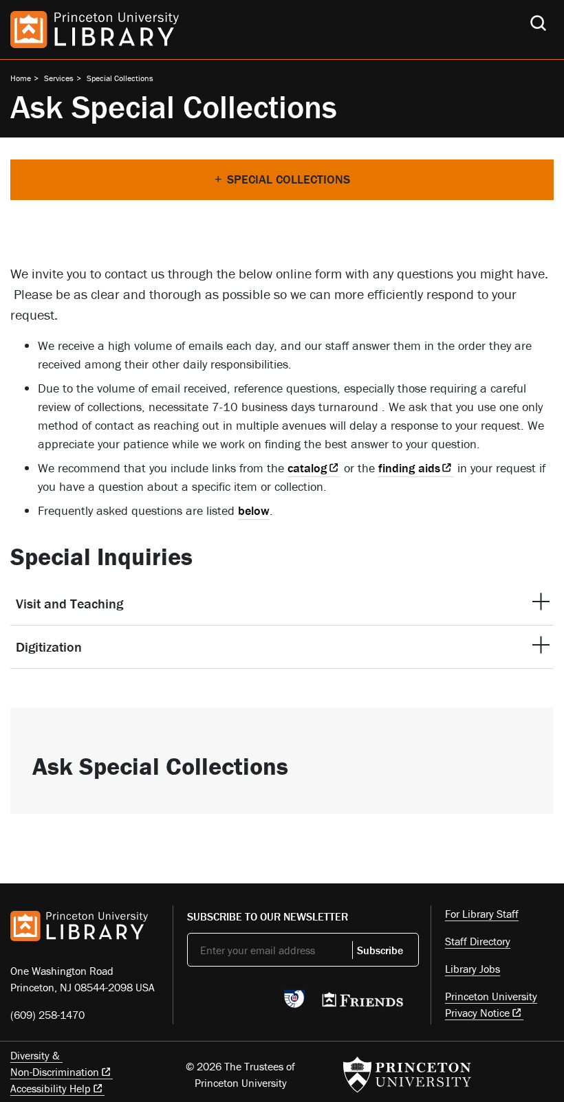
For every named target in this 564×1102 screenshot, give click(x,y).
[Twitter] (195, 1003)
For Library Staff (482, 914)
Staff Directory (477, 941)
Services (59, 78)
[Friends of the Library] (362, 1004)
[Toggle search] (538, 23)
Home (20, 78)
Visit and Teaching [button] (69, 603)
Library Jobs (472, 969)
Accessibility (50, 1088)
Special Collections (120, 78)
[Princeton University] (407, 1074)
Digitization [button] (49, 646)
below (254, 510)
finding (409, 468)
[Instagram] (260, 1003)
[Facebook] (227, 1003)
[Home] (94, 29)
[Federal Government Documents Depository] (294, 1005)
